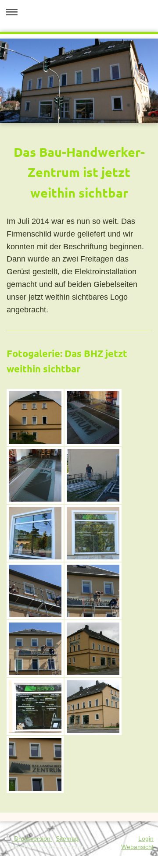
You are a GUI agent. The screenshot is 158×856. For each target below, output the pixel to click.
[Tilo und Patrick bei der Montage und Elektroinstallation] (93, 590)
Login (146, 838)
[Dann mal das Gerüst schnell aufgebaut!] (93, 475)
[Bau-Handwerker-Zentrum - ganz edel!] (35, 475)
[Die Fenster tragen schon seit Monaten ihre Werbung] (35, 533)
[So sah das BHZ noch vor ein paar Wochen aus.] (35, 417)
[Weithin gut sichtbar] (35, 764)
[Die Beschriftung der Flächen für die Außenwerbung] (93, 417)
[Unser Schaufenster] (35, 706)
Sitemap (67, 838)
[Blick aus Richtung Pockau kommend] (93, 706)
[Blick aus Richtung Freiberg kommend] (93, 648)
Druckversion (32, 838)
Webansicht (137, 846)
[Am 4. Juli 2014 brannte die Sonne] (35, 590)
